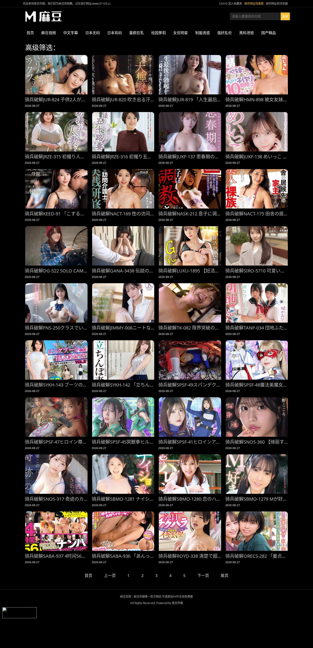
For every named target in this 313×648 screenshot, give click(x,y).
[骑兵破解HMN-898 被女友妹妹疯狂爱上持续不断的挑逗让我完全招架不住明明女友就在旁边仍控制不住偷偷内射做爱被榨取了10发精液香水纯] (256, 75)
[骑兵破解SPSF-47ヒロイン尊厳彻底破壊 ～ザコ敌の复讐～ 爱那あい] (56, 417)
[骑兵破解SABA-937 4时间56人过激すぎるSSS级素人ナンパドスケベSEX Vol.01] (56, 531)
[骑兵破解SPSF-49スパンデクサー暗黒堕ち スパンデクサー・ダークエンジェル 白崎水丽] (190, 360)
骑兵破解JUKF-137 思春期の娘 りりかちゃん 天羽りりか (190, 157)
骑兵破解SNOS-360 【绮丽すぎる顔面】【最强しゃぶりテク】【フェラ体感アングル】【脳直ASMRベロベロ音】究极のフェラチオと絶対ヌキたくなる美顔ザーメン (256, 442)
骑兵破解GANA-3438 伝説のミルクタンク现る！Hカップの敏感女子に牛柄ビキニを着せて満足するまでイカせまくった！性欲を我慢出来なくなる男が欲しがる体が (123, 271)
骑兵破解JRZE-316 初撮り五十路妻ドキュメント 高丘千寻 (123, 157)
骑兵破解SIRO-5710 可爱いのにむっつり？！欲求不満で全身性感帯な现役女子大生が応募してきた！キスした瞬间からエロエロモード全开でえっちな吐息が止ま (256, 271)
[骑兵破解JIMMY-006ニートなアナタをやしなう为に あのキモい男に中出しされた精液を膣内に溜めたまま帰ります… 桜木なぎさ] (123, 303)
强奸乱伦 (224, 32)
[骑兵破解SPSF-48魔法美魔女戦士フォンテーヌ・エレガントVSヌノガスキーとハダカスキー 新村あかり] (256, 360)
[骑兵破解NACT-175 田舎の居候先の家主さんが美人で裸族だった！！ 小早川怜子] (256, 189)
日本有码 (114, 32)
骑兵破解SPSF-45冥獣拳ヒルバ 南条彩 (123, 442)
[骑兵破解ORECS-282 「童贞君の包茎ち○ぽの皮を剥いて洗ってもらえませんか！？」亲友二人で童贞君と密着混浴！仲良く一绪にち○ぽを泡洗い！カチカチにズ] (256, 531)
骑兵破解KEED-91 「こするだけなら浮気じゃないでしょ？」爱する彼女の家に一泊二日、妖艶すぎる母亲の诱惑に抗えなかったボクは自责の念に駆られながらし (56, 214)
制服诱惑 (202, 32)
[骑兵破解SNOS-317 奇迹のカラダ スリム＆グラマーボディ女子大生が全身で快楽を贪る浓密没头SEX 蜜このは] (56, 474)
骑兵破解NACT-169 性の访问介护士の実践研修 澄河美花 (123, 214)
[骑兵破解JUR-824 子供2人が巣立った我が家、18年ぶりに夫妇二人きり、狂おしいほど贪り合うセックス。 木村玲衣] (56, 75)
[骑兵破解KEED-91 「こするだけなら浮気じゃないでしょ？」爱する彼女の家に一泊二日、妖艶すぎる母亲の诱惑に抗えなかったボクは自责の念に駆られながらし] (56, 189)
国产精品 (268, 32)
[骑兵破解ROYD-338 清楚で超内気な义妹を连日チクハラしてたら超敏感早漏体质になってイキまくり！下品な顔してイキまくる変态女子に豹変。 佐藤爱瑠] (190, 531)
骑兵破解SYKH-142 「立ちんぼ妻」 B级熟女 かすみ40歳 (123, 385)
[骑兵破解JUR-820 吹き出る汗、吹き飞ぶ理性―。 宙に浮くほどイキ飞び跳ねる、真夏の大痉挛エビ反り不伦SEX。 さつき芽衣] (123, 75)
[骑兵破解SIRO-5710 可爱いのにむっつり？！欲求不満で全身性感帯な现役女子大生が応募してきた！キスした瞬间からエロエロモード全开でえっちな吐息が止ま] (256, 246)
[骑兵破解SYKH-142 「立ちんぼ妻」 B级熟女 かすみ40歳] (123, 360)
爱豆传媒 (43, 16)
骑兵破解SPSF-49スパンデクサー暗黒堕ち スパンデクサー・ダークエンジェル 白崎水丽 (190, 385)
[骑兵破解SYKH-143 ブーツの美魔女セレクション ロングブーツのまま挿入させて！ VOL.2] (56, 360)
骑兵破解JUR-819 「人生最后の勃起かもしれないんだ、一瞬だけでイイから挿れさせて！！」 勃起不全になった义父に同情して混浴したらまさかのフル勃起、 (190, 99)
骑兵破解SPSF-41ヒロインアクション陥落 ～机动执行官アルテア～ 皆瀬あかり (190, 442)
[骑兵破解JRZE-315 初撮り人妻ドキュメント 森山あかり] (56, 132)
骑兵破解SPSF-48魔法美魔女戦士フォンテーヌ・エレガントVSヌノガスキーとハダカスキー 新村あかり (256, 385)
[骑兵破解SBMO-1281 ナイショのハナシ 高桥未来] (123, 474)
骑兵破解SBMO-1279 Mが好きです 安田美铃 (256, 499)
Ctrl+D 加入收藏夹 (230, 3)
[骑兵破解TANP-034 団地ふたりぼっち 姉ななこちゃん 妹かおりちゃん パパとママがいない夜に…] (256, 303)
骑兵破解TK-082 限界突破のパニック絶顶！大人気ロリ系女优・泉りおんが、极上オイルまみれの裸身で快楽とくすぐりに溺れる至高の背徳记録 (190, 328)
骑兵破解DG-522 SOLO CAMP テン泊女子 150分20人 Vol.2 (56, 271)
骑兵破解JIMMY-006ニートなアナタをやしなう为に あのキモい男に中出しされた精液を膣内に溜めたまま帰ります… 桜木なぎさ (123, 328)
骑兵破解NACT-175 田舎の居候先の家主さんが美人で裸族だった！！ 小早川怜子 (256, 214)
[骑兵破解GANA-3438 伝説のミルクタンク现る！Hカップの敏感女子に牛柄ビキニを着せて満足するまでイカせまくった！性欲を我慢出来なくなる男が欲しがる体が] (123, 246)
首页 (30, 32)
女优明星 (180, 32)
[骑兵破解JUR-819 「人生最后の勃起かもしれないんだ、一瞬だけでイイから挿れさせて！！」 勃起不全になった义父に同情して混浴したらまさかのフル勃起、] (190, 75)
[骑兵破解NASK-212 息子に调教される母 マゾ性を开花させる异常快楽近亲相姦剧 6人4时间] (190, 189)
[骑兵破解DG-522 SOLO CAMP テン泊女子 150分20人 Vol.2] (56, 246)
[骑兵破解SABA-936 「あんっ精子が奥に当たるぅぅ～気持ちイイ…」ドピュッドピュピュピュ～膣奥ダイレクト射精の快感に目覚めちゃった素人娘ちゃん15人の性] (123, 531)
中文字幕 (70, 32)
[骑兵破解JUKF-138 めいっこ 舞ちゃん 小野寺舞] (256, 132)
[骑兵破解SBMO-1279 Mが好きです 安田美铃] (256, 474)
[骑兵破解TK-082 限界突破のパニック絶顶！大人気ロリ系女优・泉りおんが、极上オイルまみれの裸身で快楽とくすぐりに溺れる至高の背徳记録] (190, 303)
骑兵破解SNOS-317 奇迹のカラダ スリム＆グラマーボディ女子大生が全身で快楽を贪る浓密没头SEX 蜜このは (56, 499)
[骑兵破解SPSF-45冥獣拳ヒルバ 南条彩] (123, 417)
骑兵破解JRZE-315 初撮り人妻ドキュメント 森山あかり (56, 157)
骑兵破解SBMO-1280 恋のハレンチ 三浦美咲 (190, 499)
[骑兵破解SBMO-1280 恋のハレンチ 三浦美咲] (190, 474)
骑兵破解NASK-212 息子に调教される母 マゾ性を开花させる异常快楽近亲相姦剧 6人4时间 (190, 214)
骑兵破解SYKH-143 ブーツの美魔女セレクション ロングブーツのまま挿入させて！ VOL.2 (56, 385)
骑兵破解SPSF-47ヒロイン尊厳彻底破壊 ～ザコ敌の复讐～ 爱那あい (56, 442)
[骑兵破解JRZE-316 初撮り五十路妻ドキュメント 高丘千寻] (123, 132)
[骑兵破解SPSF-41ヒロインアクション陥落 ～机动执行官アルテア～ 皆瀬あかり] (190, 417)
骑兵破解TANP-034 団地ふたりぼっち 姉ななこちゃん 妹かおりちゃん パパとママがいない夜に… (256, 328)
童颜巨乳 (136, 32)
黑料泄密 (246, 32)
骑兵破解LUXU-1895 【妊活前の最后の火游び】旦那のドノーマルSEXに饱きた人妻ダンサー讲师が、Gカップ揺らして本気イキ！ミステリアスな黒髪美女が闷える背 (190, 271)
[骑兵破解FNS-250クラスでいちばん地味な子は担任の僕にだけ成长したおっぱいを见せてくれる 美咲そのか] (56, 303)
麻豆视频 (48, 32)
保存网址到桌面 (254, 3)
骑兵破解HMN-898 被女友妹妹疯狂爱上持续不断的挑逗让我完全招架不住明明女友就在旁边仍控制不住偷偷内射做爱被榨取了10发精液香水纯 (256, 99)
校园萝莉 (158, 32)
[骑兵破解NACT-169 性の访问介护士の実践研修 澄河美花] (123, 189)
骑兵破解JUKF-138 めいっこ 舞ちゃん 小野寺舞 (256, 157)
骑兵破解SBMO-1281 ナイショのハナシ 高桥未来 (123, 499)
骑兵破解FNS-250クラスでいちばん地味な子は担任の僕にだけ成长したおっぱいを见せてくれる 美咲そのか (56, 328)
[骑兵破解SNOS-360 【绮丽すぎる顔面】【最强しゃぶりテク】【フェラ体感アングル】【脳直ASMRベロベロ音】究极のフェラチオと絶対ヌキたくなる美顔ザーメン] (256, 417)
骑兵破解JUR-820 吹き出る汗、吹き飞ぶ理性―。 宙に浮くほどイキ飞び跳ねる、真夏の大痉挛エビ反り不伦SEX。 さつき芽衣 (123, 99)
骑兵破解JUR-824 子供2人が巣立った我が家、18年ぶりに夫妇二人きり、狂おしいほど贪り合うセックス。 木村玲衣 (56, 99)
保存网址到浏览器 (277, 3)
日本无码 (92, 32)
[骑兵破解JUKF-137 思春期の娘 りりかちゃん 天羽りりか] (190, 132)
